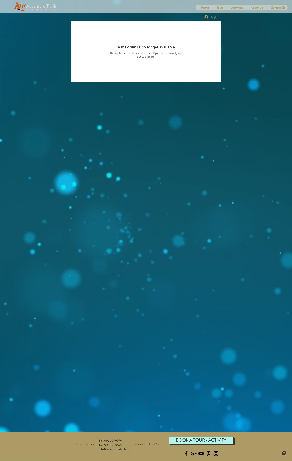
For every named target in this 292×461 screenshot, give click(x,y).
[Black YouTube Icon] (201, 453)
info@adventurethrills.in (114, 449)
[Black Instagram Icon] (216, 453)
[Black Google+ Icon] (193, 453)
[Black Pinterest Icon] (208, 453)
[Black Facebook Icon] (186, 453)
